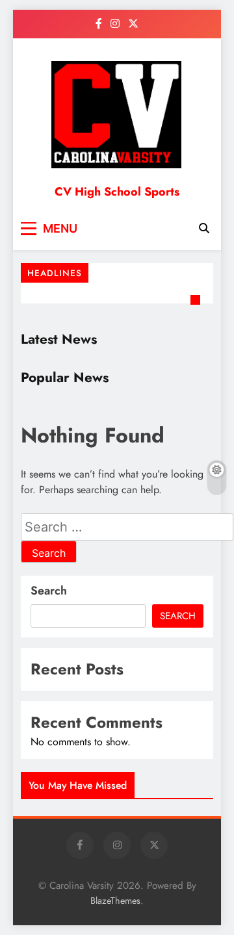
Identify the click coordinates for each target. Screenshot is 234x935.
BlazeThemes (115, 900)
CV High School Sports (117, 191)
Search (49, 590)
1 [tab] (196, 301)
